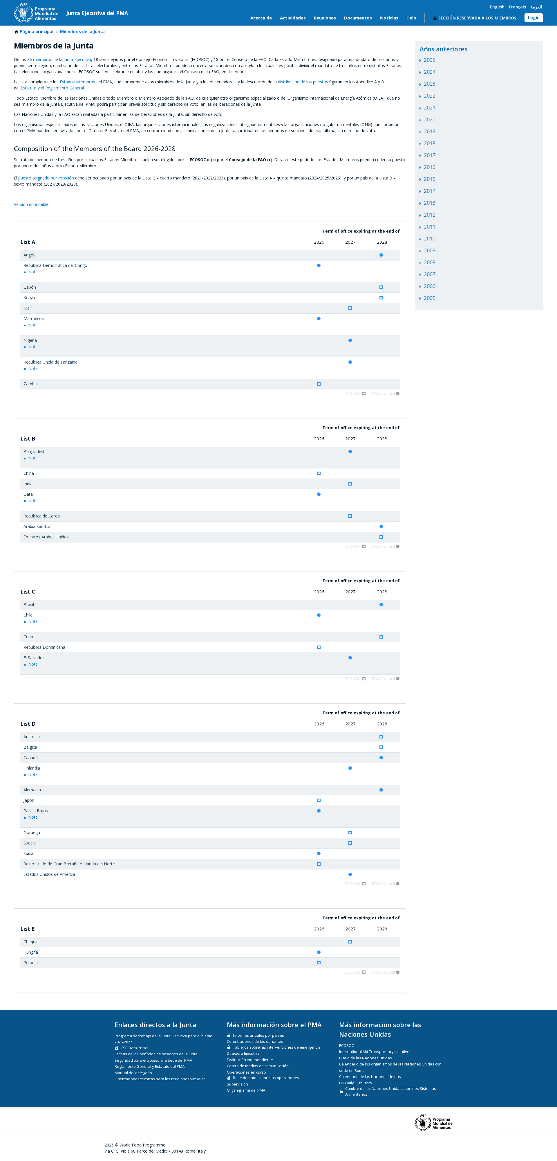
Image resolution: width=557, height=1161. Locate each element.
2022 (429, 95)
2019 (429, 131)
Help (411, 18)
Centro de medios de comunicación (258, 1065)
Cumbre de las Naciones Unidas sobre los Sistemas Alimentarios (390, 1091)
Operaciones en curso (246, 1072)
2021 (429, 107)
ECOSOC (346, 1045)
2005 (429, 297)
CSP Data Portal (134, 1047)
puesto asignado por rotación (46, 178)
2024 (429, 71)
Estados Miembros (77, 82)
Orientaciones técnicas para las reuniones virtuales (160, 1078)
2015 (429, 178)
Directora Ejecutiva (243, 1053)
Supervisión (237, 1084)
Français (517, 7)
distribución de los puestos (303, 82)
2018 (429, 143)
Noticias (389, 18)
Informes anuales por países (258, 1035)
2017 (429, 155)
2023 (429, 83)
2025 (429, 59)
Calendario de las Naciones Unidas (370, 1076)
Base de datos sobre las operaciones (266, 1077)
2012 (429, 214)
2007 (429, 274)
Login (534, 17)
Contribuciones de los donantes (255, 1041)
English (497, 7)
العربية (536, 7)
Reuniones (325, 18)
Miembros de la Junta (82, 31)
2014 (429, 190)
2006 (429, 286)
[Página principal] (36, 13)
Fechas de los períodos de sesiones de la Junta (156, 1053)
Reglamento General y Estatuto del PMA (150, 1066)
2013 (429, 202)
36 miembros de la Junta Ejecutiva (59, 59)
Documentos (358, 18)
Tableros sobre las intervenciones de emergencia (277, 1047)
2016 (429, 166)
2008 (429, 262)
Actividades (293, 18)
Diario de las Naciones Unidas (365, 1058)
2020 (429, 119)
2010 (429, 238)
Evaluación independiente (250, 1059)
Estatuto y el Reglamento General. (53, 88)
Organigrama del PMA (246, 1090)
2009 (429, 250)
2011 (429, 226)
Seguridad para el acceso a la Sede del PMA (153, 1060)
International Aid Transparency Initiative (374, 1051)
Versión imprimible (31, 204)
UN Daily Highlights (355, 1082)
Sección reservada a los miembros (477, 18)
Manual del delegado (133, 1072)
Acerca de (261, 18)
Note (33, 271)
